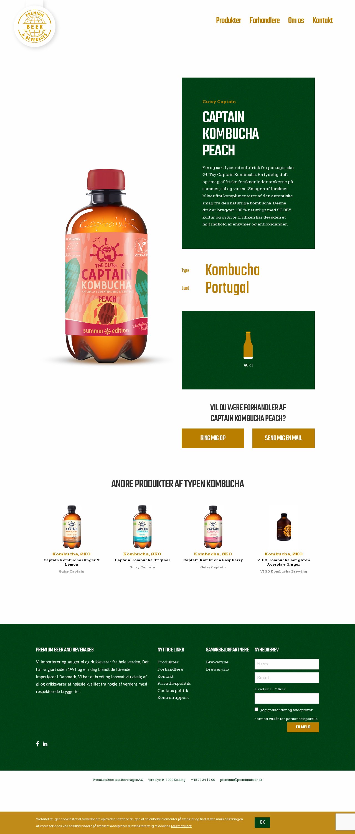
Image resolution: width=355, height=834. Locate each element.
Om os (296, 20)
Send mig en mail (283, 438)
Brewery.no (217, 669)
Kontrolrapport (173, 697)
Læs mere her (181, 826)
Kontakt (322, 20)
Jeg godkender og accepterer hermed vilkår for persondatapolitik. (286, 714)
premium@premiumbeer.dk (241, 780)
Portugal (227, 288)
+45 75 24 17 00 (203, 780)
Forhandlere (264, 20)
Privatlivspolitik (174, 683)
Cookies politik (173, 690)
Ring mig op (212, 438)
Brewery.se (217, 662)
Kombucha (232, 270)
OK (262, 822)
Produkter (228, 20)
